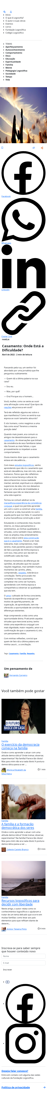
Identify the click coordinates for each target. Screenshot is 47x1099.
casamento (9, 440)
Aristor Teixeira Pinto (16, 929)
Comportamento (14, 52)
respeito (22, 572)
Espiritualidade (13, 61)
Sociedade (11, 73)
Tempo (9, 76)
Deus (8, 55)
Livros (8, 26)
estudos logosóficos (24, 465)
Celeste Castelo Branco (17, 849)
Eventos (9, 23)
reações (8, 407)
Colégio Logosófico (15, 32)
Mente (9, 67)
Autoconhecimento (15, 49)
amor (8, 595)
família (39, 509)
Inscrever (7, 969)
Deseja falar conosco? (15, 1071)
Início (8, 14)
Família (9, 64)
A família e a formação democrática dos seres (18, 826)
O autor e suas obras (15, 20)
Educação (10, 58)
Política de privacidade (16, 1087)
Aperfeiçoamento (14, 46)
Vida (8, 79)
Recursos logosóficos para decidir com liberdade (20, 902)
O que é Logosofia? (15, 17)
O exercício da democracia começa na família (20, 746)
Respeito (30, 653)
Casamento (14, 653)
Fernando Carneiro (17, 675)
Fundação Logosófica (16, 29)
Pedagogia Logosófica (16, 70)
